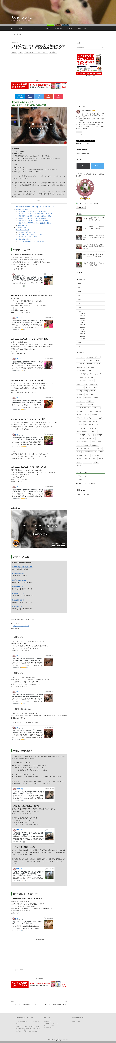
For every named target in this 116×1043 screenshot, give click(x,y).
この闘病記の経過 (21, 227)
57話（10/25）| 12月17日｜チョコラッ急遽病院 (32, 218)
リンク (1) (86, 465)
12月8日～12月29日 (22, 209)
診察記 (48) (90, 404)
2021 (79, 303)
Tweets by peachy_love (82, 153)
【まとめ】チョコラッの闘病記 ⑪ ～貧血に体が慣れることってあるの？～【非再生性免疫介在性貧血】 (38, 46)
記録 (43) (99, 448)
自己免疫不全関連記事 (22, 230)
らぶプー (44, 52)
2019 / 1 (82, 338)
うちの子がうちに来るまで (51, 1023)
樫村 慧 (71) (91, 377)
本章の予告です (22, 225)
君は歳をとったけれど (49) (93, 363)
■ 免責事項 (79, 480)
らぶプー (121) (88, 411)
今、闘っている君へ (30, 52)
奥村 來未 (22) (92, 431)
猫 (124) (88, 387)
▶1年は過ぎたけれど (18, 593)
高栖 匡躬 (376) (81, 367)
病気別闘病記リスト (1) (90, 451)
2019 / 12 (82, 313)
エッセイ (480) (91, 367)
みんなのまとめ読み (49, 1025)
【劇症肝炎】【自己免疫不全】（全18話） (31, 234)
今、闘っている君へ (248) (83, 407)
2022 (79, 299)
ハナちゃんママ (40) (97, 441)
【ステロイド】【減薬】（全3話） (28, 237)
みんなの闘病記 (48, 1027)
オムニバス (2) (93, 384)
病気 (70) (79, 391)
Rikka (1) (79, 445)
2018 (79, 342)
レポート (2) (87, 458)
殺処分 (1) (86, 445)
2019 (79, 311)
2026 (79, 283)
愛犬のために (59, 28)
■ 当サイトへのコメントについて (85, 483)
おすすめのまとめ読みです (24, 239)
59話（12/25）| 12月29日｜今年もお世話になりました (34, 223)
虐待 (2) (87, 455)
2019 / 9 (82, 320)
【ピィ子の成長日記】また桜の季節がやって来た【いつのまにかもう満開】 (93, 237)
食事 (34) (96, 397)
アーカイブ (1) (87, 462)
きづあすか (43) (95, 414)
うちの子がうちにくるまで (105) (85, 380)
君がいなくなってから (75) (91, 424)
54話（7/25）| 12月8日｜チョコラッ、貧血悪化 (32, 211)
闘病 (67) (93, 391)
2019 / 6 (82, 327)
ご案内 (79, 28)
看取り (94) (80, 418)
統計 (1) (96, 462)
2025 (79, 287)
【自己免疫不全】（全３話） (26, 232)
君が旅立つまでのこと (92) (84, 421)
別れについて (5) (92, 428)
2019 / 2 (82, 336)
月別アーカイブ (82, 279)
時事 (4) (94, 458)
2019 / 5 (82, 329)
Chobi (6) (79, 451)
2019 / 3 (82, 334)
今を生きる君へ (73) (91, 394)
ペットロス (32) (81, 428)
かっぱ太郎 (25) (81, 435)
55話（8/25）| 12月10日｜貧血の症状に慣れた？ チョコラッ (36, 213)
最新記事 (80, 214)
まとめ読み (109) (81, 377)
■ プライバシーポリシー (83, 476)
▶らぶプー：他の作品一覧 (21, 626)
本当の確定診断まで (18, 573)
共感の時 (47, 28)
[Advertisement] (39, 67)
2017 (79, 346)
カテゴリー (37, 28)
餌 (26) (79, 414)
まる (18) (101, 451)
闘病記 (14, 52)
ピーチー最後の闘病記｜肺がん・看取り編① (31, 241)
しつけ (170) (98, 374)
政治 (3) (101, 458)
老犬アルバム (47, 1021)
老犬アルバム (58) (81, 360)
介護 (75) (79, 424)
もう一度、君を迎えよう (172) (84, 374)
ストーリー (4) (95, 455)
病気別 (20, 52)
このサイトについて (24, 28)
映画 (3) (79, 458)
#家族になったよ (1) (82, 384)
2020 (79, 307)
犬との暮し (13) (81, 404)
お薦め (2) (79, 455)
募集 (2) (79, 462)
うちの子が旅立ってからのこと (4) (85, 438)
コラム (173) (80, 387)
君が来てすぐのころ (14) (83, 441)
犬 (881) (98, 360)
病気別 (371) (80, 394)
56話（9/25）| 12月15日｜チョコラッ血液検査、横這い (34, 216)
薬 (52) (86, 391)
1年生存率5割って (17, 586)
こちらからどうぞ (83, 494)
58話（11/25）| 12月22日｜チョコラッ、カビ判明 (33, 220)
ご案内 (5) (79, 411)
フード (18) (86, 414)
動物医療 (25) (90, 401)
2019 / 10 (82, 318)
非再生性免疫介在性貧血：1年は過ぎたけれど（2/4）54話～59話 (35, 207)
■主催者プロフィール (82, 143)
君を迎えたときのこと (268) (84, 370)
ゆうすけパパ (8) (81, 448)
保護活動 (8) (95, 445)
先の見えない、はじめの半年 (21, 580)
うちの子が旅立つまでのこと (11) (94, 418)
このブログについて (82, 134)
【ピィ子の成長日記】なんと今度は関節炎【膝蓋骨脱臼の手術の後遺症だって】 (93, 246)
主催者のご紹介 (76, 1021)
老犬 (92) (91, 360)
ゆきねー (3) (91, 435)
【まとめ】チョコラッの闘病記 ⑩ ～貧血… (54, 1004)
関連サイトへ (87, 28)
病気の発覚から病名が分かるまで (22, 567)
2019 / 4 (82, 331)
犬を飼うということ (23, 17)
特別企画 (69, 28)
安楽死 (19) (99, 435)
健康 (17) (79, 397)
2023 (79, 295)
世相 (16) (95, 421)
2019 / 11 (82, 316)
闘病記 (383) (98, 411)
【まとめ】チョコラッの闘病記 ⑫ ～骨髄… (24, 1004)
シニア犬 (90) (80, 357)
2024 (79, 291)
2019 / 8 (82, 322)
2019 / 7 (82, 325)
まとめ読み (53, 52)
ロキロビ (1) (91, 448)
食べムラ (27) (80, 401)
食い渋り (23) (87, 397)
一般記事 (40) (80, 363)
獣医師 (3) (95, 387)
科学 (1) (79, 465)
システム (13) (96, 407)
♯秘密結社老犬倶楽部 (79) (93, 357)
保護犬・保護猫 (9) (82, 431)
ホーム (13, 28)
